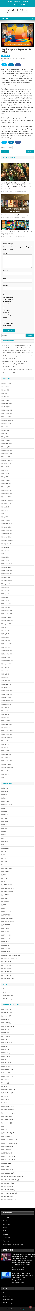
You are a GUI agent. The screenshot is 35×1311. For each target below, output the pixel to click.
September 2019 (8, 660)
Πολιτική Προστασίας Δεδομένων (13, 1244)
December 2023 (7, 490)
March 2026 (6, 400)
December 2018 (7, 690)
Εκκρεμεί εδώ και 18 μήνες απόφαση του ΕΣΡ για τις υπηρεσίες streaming (17, 233)
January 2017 (7, 757)
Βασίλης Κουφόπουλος (18, 58)
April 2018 (6, 717)
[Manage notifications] (30, 1307)
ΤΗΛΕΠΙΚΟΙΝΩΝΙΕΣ (8, 972)
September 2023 (8, 500)
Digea (10, 147)
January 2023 (7, 527)
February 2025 (7, 443)
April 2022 (6, 557)
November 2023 (7, 493)
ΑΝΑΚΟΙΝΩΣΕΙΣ (7, 885)
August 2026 (7, 383)
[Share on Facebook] (18, 64)
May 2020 (6, 634)
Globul (5, 818)
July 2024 (6, 467)
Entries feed (6, 992)
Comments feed (8, 995)
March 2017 (6, 751)
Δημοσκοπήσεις (8, 891)
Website (5, 285)
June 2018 (6, 711)
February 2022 (7, 564)
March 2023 (6, 520)
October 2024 (7, 457)
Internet (5, 1227)
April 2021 (6, 597)
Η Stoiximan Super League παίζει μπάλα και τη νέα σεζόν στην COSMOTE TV (17, 357)
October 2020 (7, 617)
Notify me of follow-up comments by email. (7, 314)
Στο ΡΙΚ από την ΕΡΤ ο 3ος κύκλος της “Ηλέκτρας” (17, 369)
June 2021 (6, 590)
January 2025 (7, 447)
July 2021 (6, 587)
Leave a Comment (7, 61)
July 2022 (6, 547)
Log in (5, 989)
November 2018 (7, 694)
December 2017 (7, 731)
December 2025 (7, 410)
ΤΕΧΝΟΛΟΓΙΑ (7, 962)
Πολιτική (6, 941)
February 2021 (7, 604)
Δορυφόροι (6, 901)
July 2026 (6, 386)
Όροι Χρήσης (7, 1241)
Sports (5, 851)
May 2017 (6, 744)
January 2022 (7, 567)
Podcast (5, 841)
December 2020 (7, 610)
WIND (4, 875)
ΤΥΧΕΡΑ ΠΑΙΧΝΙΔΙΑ (8, 978)
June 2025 (6, 430)
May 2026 (6, 393)
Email (5, 278)
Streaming (6, 855)
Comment (6, 253)
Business (6, 788)
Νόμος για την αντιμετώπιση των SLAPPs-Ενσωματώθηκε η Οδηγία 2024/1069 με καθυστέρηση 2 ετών (15, 364)
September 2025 (8, 420)
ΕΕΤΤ (4, 905)
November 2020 (7, 614)
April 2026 (6, 396)
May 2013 (6, 777)
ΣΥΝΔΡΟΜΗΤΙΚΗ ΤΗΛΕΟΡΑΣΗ (11, 955)
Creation (5, 794)
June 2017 (6, 741)
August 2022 (7, 543)
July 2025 (6, 427)
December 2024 (7, 450)
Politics (5, 845)
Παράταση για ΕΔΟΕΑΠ (9, 373)
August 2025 (7, 423)
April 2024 (6, 477)
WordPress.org (7, 999)
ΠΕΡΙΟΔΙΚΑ (6, 931)
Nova (4, 835)
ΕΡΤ (4, 908)
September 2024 (8, 460)
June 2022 (6, 550)
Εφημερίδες (6, 1224)
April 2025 (6, 437)
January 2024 (7, 487)
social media (6, 848)
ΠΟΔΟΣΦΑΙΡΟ (7, 938)
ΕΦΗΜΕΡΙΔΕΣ (7, 911)
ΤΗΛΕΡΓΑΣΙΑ (7, 975)
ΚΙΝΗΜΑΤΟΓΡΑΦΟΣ (9, 918)
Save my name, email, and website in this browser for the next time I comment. (8, 299)
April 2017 (6, 747)
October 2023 (7, 497)
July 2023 (6, 507)
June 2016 (6, 771)
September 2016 (8, 767)
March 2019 (6, 680)
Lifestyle (5, 825)
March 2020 (6, 640)
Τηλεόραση (6, 1217)
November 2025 (7, 413)
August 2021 (7, 584)
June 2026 (6, 390)
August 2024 (7, 463)
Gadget (5, 811)
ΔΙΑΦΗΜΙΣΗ (6, 898)
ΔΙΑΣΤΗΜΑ (6, 895)
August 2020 (7, 624)
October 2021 (7, 577)
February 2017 (7, 754)
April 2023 (6, 517)
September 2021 (8, 580)
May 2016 (6, 774)
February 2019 (7, 684)
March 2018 (6, 721)
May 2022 (6, 553)
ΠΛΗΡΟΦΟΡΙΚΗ (7, 935)
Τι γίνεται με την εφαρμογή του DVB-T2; (30, 151)
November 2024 (7, 453)
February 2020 (7, 644)
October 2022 (7, 537)
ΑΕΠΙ (4, 881)
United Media (7, 871)
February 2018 (7, 724)
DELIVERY (6, 801)
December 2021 (7, 570)
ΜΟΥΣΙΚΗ (6, 928)
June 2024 (6, 470)
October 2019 (7, 657)
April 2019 (6, 677)
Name (5, 271)
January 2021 (7, 607)
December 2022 (7, 530)
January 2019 (7, 687)
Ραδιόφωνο (6, 1221)
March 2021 (6, 600)
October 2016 (7, 764)
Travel (5, 861)
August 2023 (7, 503)
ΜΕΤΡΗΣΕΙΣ (6, 925)
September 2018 (8, 700)
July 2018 (6, 707)
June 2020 (6, 630)
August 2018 (7, 704)
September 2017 (8, 737)
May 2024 (6, 473)
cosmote (5, 791)
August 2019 (7, 664)
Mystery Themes (26, 1309)
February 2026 (7, 403)
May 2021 (6, 594)
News (5, 831)
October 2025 (7, 417)
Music (5, 828)
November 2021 (7, 574)
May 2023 (6, 513)
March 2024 (6, 480)
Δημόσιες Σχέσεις (8, 888)
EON (4, 808)
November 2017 (7, 734)
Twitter (5, 865)
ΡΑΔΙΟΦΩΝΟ (6, 951)
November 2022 (7, 533)
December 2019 (7, 650)
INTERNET (6, 821)
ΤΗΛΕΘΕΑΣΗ (7, 965)
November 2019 (7, 654)
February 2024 (7, 483)
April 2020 (6, 637)
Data (4, 798)
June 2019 (6, 670)
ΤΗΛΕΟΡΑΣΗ (6, 55)
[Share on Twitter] (4, 64)
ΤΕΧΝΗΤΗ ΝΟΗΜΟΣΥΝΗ (10, 958)
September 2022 (8, 540)
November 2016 (7, 761)
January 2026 (7, 406)
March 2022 (6, 560)
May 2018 (6, 714)
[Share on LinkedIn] (11, 64)
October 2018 (7, 697)
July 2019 (6, 667)
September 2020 (8, 620)
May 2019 (6, 674)
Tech (4, 858)
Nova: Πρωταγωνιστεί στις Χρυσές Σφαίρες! (14, 215)
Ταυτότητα (25, 1)
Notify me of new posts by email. (8, 324)
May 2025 (6, 433)
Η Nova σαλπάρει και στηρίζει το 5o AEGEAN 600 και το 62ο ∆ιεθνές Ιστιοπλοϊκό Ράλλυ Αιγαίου (7, 151)
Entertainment (7, 805)
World (5, 878)
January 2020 (7, 647)
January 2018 (7, 727)
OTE (4, 838)
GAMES (5, 814)
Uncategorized (7, 868)
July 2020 (6, 627)
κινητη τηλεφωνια (8, 921)
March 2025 (6, 440)
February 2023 (7, 523)
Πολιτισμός (6, 948)
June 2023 (6, 510)
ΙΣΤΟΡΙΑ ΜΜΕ (7, 915)
